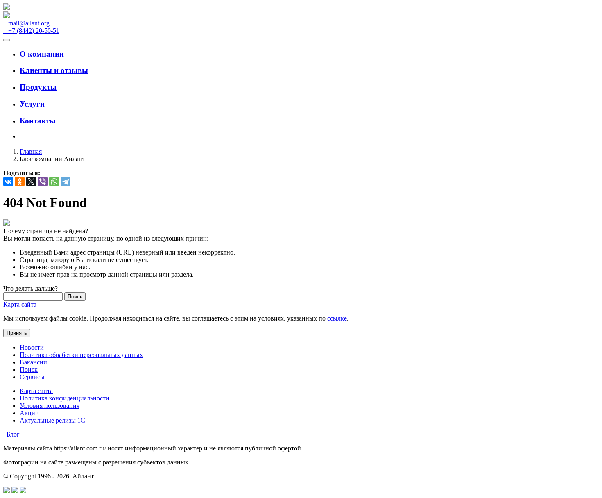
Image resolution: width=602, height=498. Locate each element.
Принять (17, 333)
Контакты (38, 120)
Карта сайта (19, 304)
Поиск (29, 369)
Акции (29, 412)
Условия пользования (49, 405)
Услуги (32, 104)
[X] (31, 181)
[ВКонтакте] (8, 181)
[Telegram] (65, 181)
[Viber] (43, 181)
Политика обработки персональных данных (81, 354)
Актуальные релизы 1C (52, 420)
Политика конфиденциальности (64, 398)
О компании (42, 54)
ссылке (337, 318)
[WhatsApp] (54, 181)
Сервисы (32, 376)
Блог (11, 434)
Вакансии (33, 362)
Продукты (38, 87)
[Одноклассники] (20, 181)
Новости (32, 347)
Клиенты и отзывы (54, 70)
